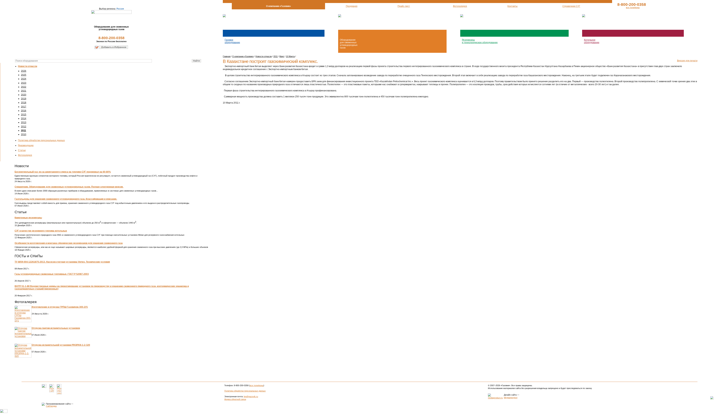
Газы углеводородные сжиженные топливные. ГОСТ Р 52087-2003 (52, 274)
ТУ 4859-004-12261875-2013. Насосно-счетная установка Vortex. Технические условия (62, 262)
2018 (23, 102)
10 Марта (290, 56)
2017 (23, 106)
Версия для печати (687, 60)
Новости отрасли (27, 66)
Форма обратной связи (235, 399)
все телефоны (633, 7)
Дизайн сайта (510, 395)
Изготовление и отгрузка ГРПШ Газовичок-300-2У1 (60, 307)
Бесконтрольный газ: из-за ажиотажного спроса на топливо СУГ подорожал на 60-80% (63, 172)
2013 (23, 122)
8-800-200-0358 (111, 38)
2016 (23, 110)
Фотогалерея (25, 155)
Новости (22, 166)
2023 (23, 83)
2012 (23, 126)
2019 (23, 98)
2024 (23, 78)
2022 (23, 87)
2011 (23, 130)
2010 (23, 134)
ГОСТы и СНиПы (29, 256)
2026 (23, 71)
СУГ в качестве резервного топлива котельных (41, 230)
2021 (23, 90)
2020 (23, 94)
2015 (23, 114)
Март (281, 56)
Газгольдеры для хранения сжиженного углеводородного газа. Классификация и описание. (66, 199)
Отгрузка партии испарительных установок (56, 328)
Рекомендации (26, 145)
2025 (23, 75)
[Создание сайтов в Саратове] (495, 398)
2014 (23, 118)
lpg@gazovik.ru (251, 396)
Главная (226, 56)
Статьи (22, 150)
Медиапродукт (511, 397)
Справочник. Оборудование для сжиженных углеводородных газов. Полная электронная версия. (69, 187)
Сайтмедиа (51, 406)
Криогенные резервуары (28, 217)
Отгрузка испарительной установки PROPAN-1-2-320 (61, 345)
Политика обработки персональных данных (41, 140)
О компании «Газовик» (243, 56)
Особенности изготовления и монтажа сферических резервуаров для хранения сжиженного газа (69, 243)
